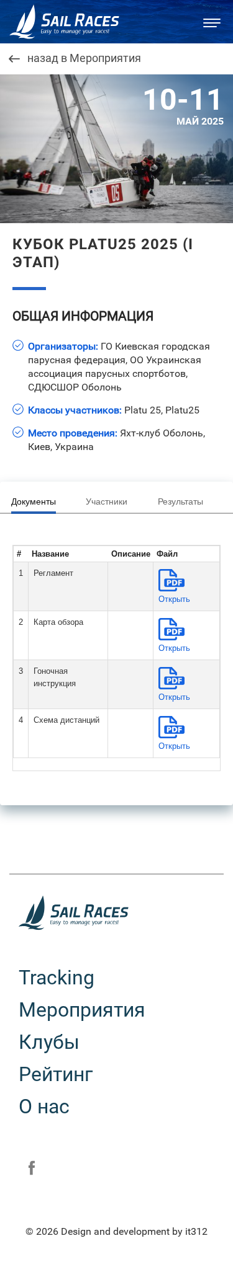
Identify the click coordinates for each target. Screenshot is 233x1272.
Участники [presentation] (106, 501)
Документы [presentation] (33, 501)
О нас (44, 1106)
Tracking (56, 977)
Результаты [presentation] (180, 501)
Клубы (49, 1042)
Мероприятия (82, 1010)
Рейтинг (56, 1074)
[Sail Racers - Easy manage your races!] (71, 21)
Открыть (174, 599)
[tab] (38, 501)
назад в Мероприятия (84, 58)
